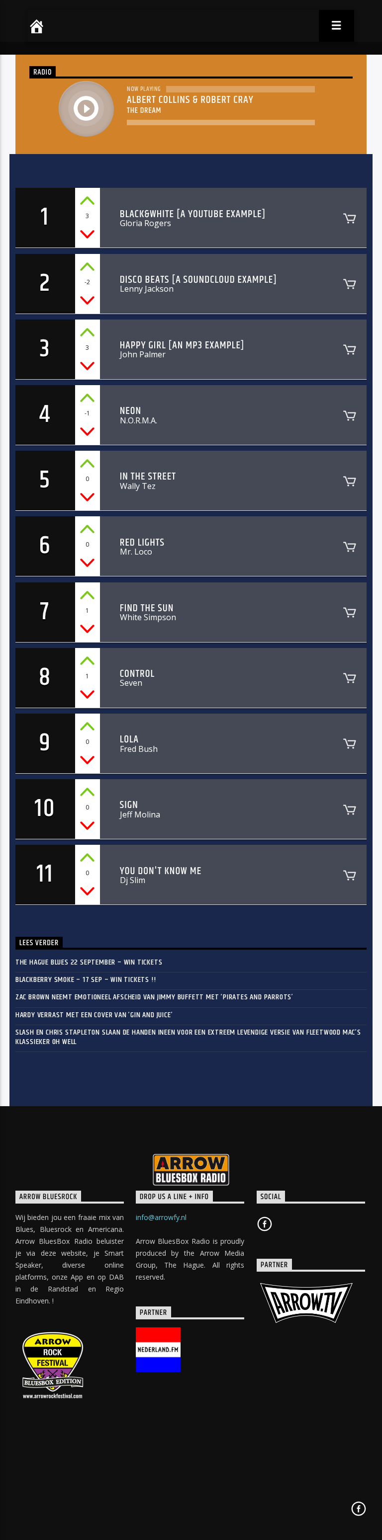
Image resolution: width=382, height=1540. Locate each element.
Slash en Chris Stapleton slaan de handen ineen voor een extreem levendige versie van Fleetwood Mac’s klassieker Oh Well (188, 1037)
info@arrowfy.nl (161, 1217)
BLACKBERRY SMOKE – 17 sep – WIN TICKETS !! (85, 979)
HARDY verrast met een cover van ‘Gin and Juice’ (94, 1015)
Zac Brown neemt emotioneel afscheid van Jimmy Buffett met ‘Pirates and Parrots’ (154, 997)
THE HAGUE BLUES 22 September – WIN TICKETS (89, 962)
